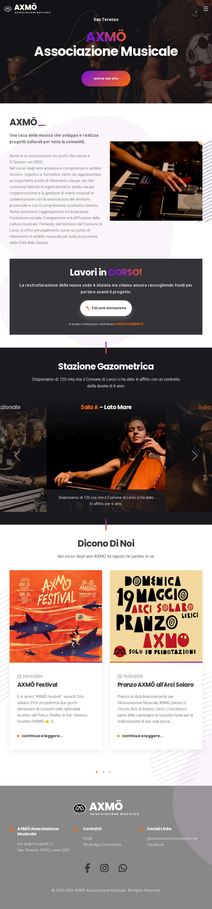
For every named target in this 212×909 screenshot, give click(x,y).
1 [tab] (96, 772)
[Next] (194, 455)
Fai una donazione (108, 307)
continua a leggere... (42, 735)
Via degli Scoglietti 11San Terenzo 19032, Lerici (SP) (43, 847)
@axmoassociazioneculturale (172, 838)
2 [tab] (103, 772)
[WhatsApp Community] (123, 870)
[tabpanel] (56, 662)
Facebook (155, 844)
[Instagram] (104, 870)
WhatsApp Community (102, 844)
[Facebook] (87, 870)
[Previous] (17, 455)
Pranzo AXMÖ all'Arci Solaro (155, 684)
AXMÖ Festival (37, 684)
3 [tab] (110, 772)
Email (87, 838)
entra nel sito (106, 78)
